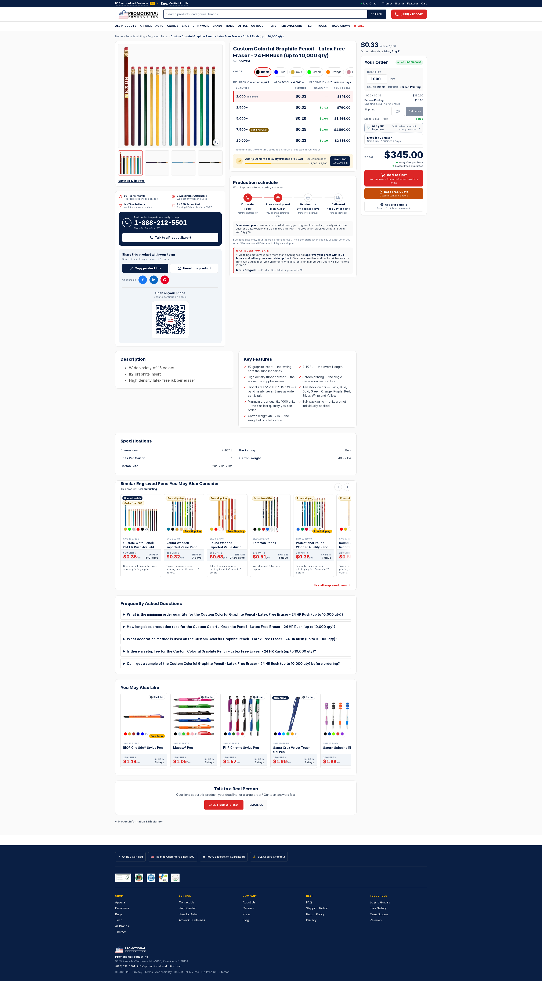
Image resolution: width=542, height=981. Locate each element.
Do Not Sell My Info (186, 972)
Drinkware (201, 25)
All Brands (122, 926)
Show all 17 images (131, 180)
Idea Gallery (378, 908)
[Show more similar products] (347, 487)
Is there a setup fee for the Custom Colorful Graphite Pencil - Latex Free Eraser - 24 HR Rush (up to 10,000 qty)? (221, 651)
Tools (322, 25)
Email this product (197, 268)
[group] (235, 537)
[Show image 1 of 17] (130, 162)
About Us (249, 902)
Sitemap (224, 972)
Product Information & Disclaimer (140, 821)
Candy (218, 25)
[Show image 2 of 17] (157, 162)
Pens (272, 25)
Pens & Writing (135, 36)
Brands (400, 3)
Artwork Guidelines (192, 920)
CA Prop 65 (209, 972)
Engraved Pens (158, 36)
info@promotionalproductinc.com (159, 966)
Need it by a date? (384, 139)
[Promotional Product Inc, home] (138, 14)
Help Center (187, 908)
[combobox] (266, 14)
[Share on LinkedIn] (153, 280)
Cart (424, 3)
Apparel (146, 25)
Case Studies (379, 914)
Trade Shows (340, 25)
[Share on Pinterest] (164, 280)
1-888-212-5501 (160, 222)
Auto (159, 25)
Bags (185, 25)
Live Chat (369, 3)
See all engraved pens (330, 585)
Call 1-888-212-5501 (224, 804)
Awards (172, 25)
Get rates (414, 111)
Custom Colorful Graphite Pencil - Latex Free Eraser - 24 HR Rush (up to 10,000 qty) (227, 36)
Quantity (374, 72)
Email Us (256, 804)
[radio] (262, 72)
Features (413, 3)
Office (243, 25)
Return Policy (315, 914)
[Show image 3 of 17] (183, 162)
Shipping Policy (317, 908)
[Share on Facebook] (142, 280)
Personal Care (291, 25)
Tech (310, 25)
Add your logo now (393, 127)
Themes (387, 3)
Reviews (376, 920)
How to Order (188, 914)
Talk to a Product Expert (173, 237)
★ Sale (359, 25)
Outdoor (258, 25)
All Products (125, 25)
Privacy (311, 920)
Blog (246, 920)
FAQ (309, 902)
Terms (149, 972)
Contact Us (186, 902)
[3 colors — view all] (216, 529)
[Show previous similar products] (338, 487)
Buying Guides (380, 902)
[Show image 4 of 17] (210, 162)
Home (230, 25)
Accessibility (163, 972)
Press (246, 914)
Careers (248, 908)
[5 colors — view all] (234, 734)
